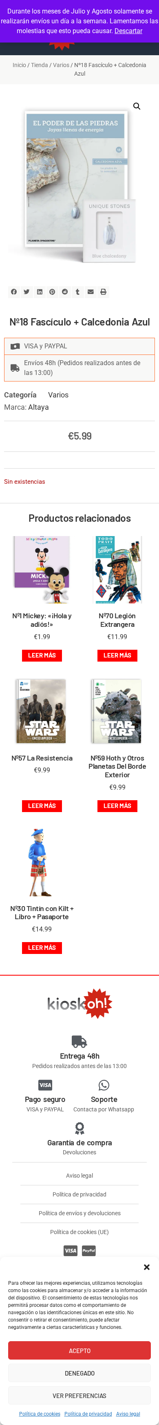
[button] (147, 1267)
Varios (61, 65)
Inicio (19, 65)
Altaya (38, 407)
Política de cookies (39, 1414)
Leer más (42, 655)
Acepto (80, 1350)
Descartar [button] (128, 31)
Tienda (39, 65)
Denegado (80, 1373)
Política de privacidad (88, 1414)
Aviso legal (128, 1414)
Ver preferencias (79, 1395)
